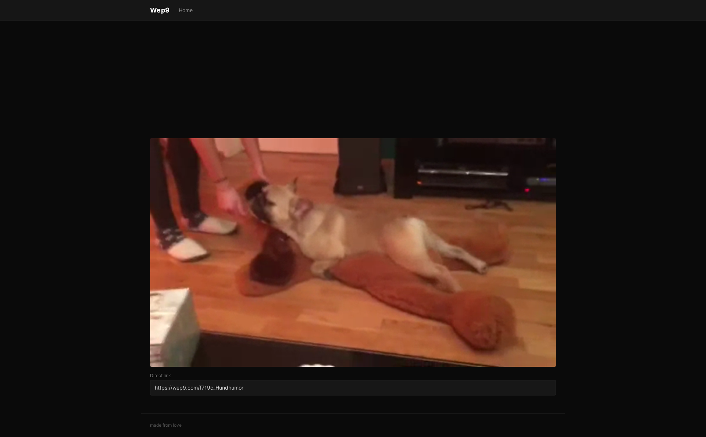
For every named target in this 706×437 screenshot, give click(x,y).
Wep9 (160, 10)
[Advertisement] (353, 80)
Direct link (160, 375)
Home (186, 10)
